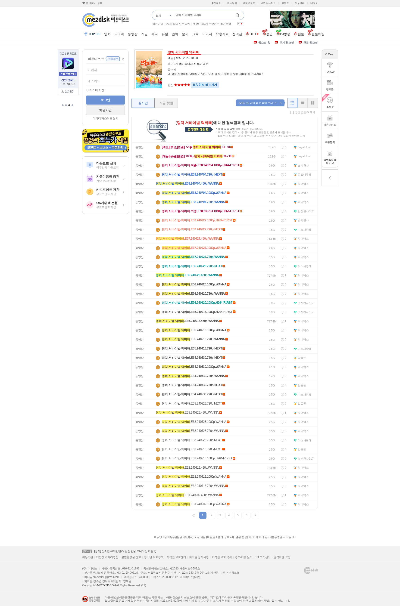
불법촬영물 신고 (131, 557)
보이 (188, 23)
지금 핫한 (166, 103)
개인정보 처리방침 (107, 557)
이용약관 (87, 557)
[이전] (194, 515)
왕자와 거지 (176, 23)
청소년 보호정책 (154, 557)
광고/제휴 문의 (244, 557)
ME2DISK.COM (106, 585)
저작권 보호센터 (176, 557)
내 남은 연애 (159, 23)
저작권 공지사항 (199, 557)
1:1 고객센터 (263, 557)
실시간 (143, 103)
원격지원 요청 (282, 557)
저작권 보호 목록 (222, 557)
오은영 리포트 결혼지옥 (207, 23)
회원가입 (105, 110)
